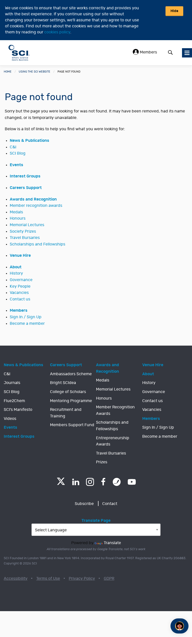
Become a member (27, 324)
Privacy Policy (82, 579)
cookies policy (57, 32)
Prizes (101, 462)
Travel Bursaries (25, 238)
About (16, 267)
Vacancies (19, 293)
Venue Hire (20, 255)
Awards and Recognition (33, 199)
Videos (10, 419)
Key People (20, 286)
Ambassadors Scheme (71, 374)
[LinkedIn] (75, 482)
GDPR (109, 579)
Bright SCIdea (63, 383)
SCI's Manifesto (18, 410)
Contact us (20, 299)
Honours (18, 218)
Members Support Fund (72, 425)
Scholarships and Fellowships (37, 244)
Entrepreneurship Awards (112, 441)
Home (8, 71)
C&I (13, 147)
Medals (16, 212)
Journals (12, 383)
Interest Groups (25, 176)
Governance (21, 280)
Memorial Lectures (27, 225)
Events (16, 165)
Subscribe (84, 504)
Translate (112, 543)
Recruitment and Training (66, 413)
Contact (109, 504)
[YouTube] (132, 482)
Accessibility (16, 579)
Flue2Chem (14, 401)
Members (148, 52)
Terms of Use (48, 579)
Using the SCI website (34, 71)
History (16, 273)
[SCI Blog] (117, 482)
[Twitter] (60, 483)
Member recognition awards (36, 206)
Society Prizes (23, 231)
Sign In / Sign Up (26, 317)
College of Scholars (68, 392)
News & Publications (29, 141)
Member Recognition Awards (115, 410)
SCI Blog (18, 153)
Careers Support (26, 188)
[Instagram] (90, 482)
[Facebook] (103, 482)
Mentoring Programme (71, 401)
